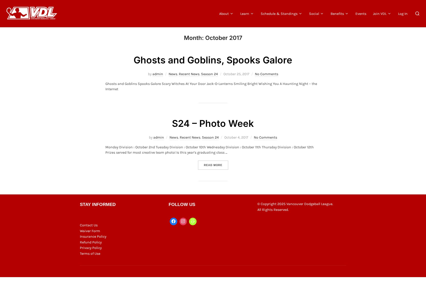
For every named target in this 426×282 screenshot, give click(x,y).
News (173, 74)
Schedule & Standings (279, 14)
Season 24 (209, 74)
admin (157, 74)
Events (360, 14)
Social (314, 14)
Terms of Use (90, 253)
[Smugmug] (193, 221)
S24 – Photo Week (213, 123)
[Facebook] (173, 221)
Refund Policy (91, 242)
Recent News (189, 74)
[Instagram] (183, 221)
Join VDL (380, 14)
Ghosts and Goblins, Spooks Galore (213, 60)
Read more (216, 165)
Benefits (337, 14)
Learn (244, 14)
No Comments (266, 74)
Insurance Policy (93, 236)
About (224, 14)
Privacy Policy (91, 248)
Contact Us (89, 225)
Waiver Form (90, 231)
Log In (403, 14)
